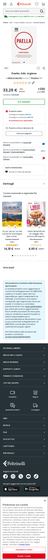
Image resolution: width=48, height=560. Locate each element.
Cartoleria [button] (8, 446)
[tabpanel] (24, 45)
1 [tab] (24, 62)
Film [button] (5, 432)
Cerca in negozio (24, 133)
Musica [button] (6, 425)
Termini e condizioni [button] (13, 376)
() (29, 83)
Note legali (8, 267)
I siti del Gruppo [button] (11, 383)
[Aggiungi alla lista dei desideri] (38, 68)
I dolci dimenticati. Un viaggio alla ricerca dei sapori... (36, 234)
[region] (24, 528)
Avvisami (25, 102)
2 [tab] (15, 255)
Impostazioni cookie (24, 549)
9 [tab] (33, 255)
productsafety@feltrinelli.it (17, 337)
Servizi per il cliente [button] (12, 355)
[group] (24, 16)
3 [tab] (17, 255)
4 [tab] (20, 255)
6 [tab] (25, 255)
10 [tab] (35, 255)
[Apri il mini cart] (43, 4)
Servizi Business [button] (10, 362)
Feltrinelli (15, 95)
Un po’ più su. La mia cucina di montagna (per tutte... (12, 234)
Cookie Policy (24, 544)
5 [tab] (22, 255)
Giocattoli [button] (8, 439)
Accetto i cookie (24, 556)
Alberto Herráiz (15, 78)
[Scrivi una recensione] (33, 82)
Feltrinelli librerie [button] (11, 348)
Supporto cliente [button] (11, 369)
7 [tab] (27, 255)
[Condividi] (43, 68)
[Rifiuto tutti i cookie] (45, 500)
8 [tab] (30, 255)
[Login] (11, 4)
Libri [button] (5, 418)
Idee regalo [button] (8, 453)
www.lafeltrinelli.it (33, 306)
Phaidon (35, 78)
